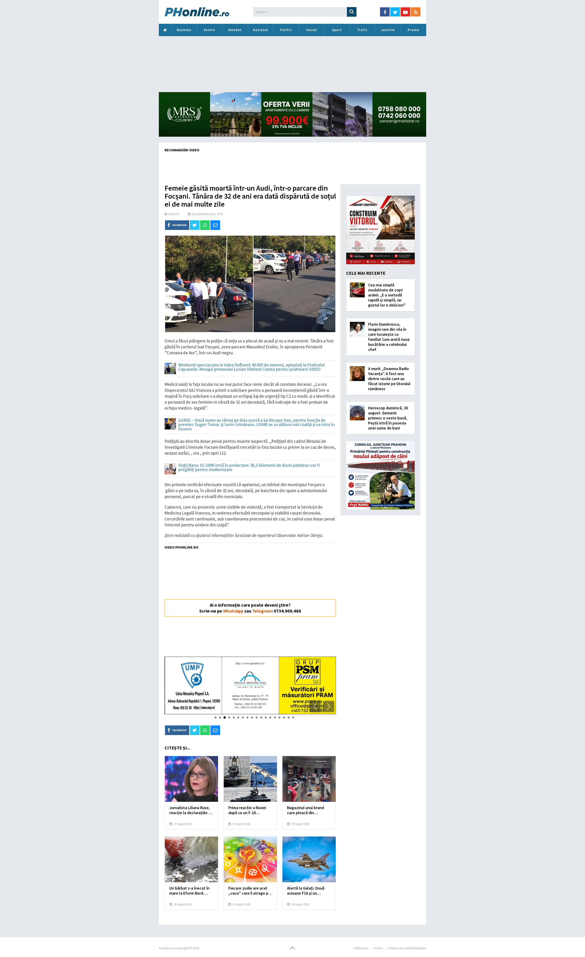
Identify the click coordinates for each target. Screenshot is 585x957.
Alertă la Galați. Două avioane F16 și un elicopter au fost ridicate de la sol (305, 891)
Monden (235, 30)
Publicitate (361, 948)
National (260, 30)
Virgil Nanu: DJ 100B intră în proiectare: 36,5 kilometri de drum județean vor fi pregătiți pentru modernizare (249, 467)
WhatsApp (233, 611)
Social (311, 30)
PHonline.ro (165, 30)
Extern (209, 30)
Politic (286, 30)
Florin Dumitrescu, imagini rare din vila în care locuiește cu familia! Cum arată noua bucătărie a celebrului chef (389, 337)
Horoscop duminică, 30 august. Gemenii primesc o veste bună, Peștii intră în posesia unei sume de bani (388, 418)
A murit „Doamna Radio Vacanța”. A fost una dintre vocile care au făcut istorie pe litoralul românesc (389, 378)
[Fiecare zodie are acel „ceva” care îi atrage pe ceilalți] (250, 859)
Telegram (262, 611)
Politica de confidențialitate (407, 948)
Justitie (388, 30)
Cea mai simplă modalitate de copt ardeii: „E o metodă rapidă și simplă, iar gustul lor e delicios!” (387, 295)
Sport (337, 30)
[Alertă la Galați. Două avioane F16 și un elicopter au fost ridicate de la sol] (309, 859)
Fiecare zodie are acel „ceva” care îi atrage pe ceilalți (249, 891)
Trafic (362, 30)
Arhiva (378, 948)
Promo (413, 30)
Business (184, 30)
